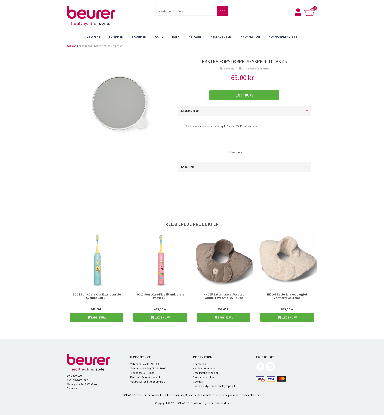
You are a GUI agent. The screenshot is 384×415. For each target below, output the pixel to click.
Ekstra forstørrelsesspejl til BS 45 (100, 46)
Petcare (195, 36)
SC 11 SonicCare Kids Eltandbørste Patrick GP (160, 296)
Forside (71, 46)
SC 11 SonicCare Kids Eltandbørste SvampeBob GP (97, 296)
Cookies (198, 381)
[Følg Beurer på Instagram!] (270, 370)
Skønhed (139, 36)
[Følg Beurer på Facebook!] (260, 370)
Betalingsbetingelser (205, 373)
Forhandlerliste (283, 36)
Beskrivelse (190, 111)
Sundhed (116, 36)
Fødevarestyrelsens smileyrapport (214, 386)
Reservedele (220, 36)
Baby (176, 36)
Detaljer (187, 167)
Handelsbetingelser (205, 368)
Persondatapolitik (203, 377)
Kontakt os (199, 364)
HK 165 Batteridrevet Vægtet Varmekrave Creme (287, 296)
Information (250, 36)
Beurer (229, 68)
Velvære (93, 36)
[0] (310, 15)
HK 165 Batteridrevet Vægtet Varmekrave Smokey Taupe (224, 296)
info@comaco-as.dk (148, 377)
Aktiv (159, 36)
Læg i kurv (98, 317)
